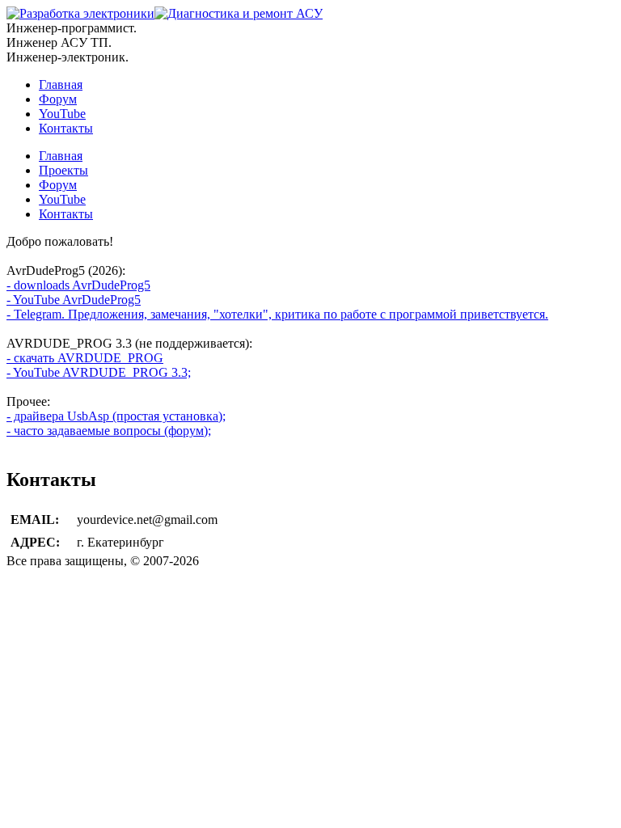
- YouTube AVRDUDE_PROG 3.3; (98, 372)
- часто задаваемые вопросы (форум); (108, 430)
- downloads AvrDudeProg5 (78, 285)
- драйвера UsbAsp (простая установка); (116, 416)
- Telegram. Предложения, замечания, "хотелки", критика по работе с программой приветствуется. (277, 314)
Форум (58, 99)
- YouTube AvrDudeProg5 (73, 299)
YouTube (62, 113)
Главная (60, 84)
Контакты (66, 128)
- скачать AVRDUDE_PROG (84, 358)
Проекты (63, 170)
